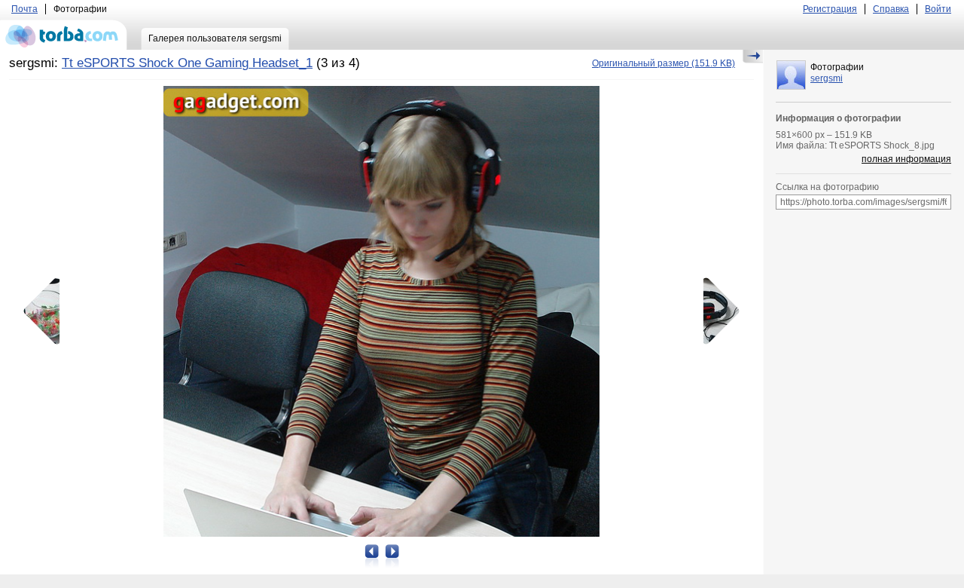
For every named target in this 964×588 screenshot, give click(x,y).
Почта (24, 9)
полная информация (906, 159)
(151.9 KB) (663, 63)
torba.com (63, 35)
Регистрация (830, 9)
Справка (891, 9)
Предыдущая (46, 311)
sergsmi (826, 78)
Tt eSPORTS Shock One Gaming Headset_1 (187, 63)
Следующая (716, 311)
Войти (938, 9)
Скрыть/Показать (753, 56)
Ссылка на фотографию (827, 187)
